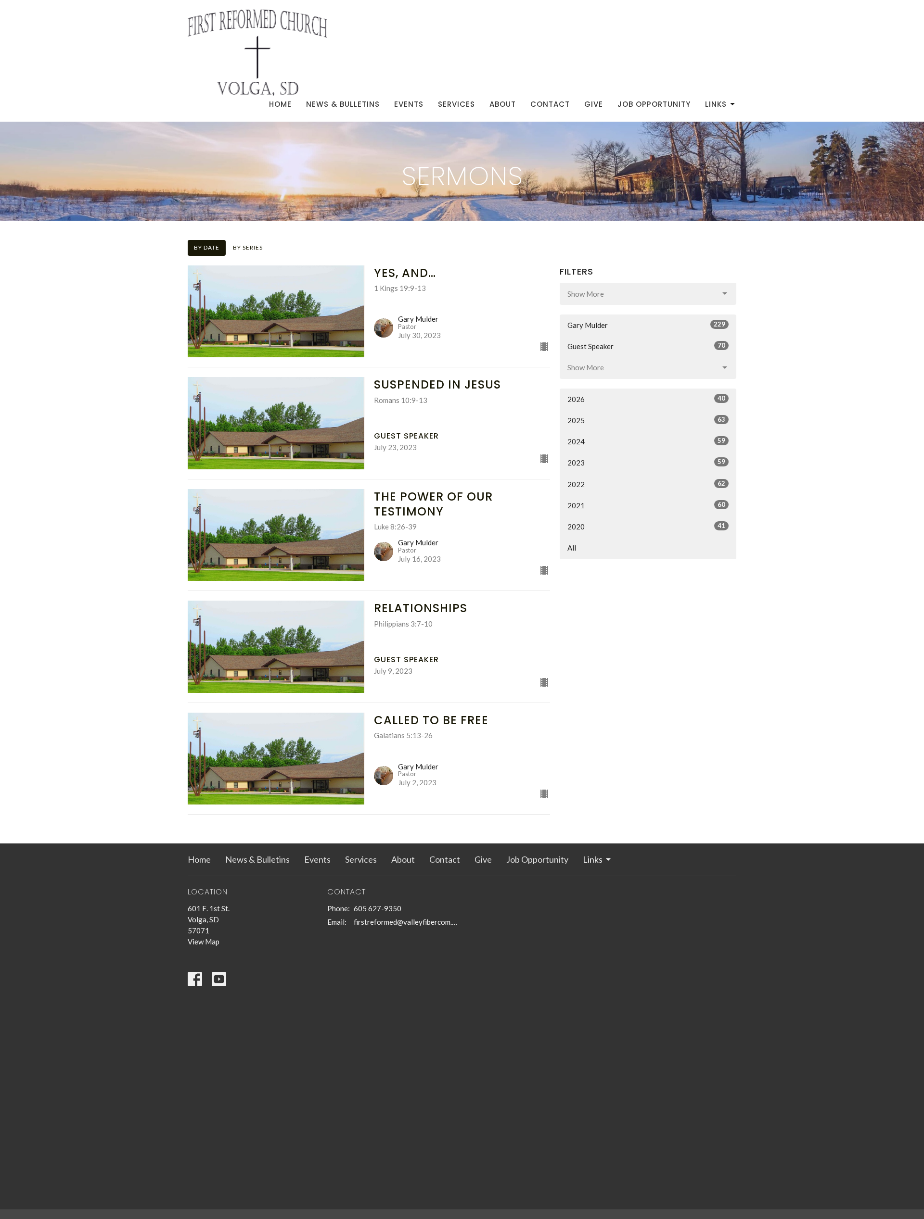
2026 (646, 398)
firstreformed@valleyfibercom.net (405, 921)
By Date (206, 247)
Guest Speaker (646, 346)
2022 (646, 484)
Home (280, 104)
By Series (248, 247)
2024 (646, 441)
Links (716, 104)
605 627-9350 (377, 908)
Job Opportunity (654, 104)
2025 (646, 420)
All (571, 547)
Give (593, 104)
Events (409, 104)
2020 (646, 526)
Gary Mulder (646, 324)
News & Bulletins (343, 104)
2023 (646, 462)
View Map (203, 941)
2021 (646, 505)
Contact (550, 104)
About (502, 104)
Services (456, 104)
